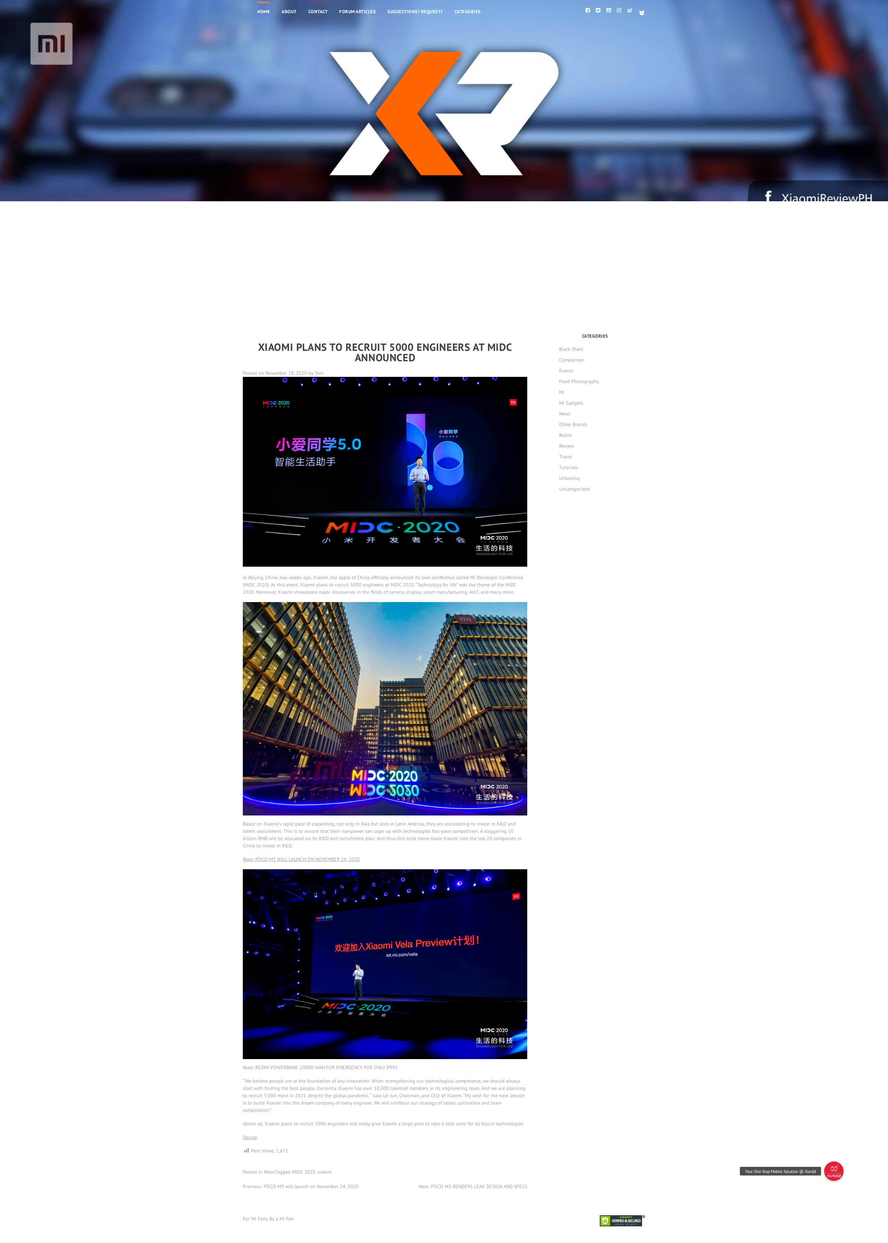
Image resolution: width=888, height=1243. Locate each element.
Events (566, 370)
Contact (318, 12)
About (289, 12)
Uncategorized (574, 489)
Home (263, 12)
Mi (561, 392)
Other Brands (573, 424)
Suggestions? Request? (415, 12)
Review (566, 446)
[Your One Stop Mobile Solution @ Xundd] (834, 1171)
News (269, 1172)
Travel (565, 457)
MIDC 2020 (303, 1172)
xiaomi (324, 1172)
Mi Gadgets (571, 403)
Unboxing (569, 478)
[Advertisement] (444, 253)
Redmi (565, 435)
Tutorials (568, 467)
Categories (468, 12)
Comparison (571, 360)
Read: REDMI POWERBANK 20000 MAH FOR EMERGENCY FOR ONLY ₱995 (320, 1067)
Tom (319, 373)
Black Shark (571, 349)
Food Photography (579, 381)
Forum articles (357, 12)
